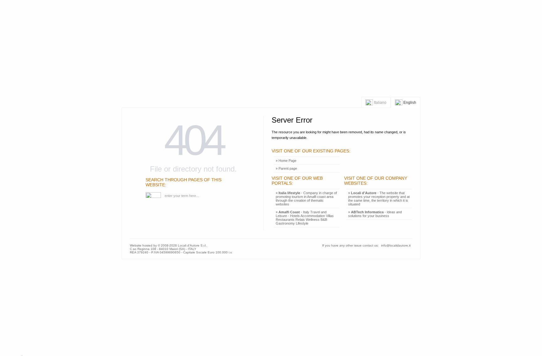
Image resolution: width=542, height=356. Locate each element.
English (409, 102)
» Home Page (286, 160)
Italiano (379, 102)
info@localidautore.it (396, 245)
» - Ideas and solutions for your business (375, 214)
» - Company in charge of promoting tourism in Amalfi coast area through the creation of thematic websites (306, 198)
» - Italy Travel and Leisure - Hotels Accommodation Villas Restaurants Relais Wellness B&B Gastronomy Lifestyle (305, 217)
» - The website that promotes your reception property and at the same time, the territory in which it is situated (379, 198)
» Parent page (286, 168)
